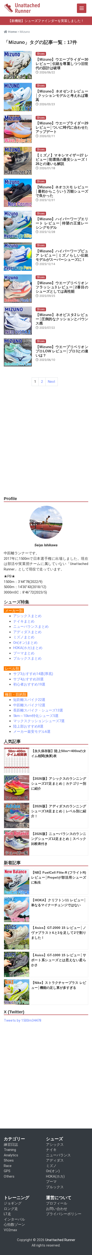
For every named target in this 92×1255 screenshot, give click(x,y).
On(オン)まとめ (25, 642)
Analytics (11, 1155)
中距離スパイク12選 (29, 705)
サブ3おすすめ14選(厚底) (33, 674)
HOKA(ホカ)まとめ (27, 648)
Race (8, 1166)
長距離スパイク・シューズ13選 (38, 710)
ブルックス (55, 1187)
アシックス (55, 1144)
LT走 (7, 1214)
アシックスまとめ (27, 616)
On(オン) (53, 1171)
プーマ (51, 1181)
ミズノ (51, 1166)
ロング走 (11, 1209)
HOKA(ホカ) (55, 1176)
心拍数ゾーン (14, 1224)
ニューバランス (58, 1155)
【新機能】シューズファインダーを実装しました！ (46, 21)
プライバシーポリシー (63, 1214)
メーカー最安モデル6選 (31, 731)
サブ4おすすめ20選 (28, 679)
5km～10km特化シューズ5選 (36, 716)
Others (9, 1176)
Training (10, 1150)
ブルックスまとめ (27, 658)
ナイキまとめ (23, 621)
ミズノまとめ (23, 637)
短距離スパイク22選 (29, 700)
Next (51, 381)
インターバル (14, 1219)
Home (12, 32)
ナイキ (51, 1150)
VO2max (10, 1230)
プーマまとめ (23, 653)
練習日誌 (11, 1144)
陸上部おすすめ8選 (28, 726)
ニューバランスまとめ (31, 626)
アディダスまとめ (27, 632)
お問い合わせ (56, 1209)
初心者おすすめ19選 (29, 684)
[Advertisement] (46, 446)
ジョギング (12, 1203)
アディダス (55, 1160)
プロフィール (56, 1203)
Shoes (41, 53)
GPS (7, 1171)
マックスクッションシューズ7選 (39, 721)
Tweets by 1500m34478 (22, 1020)
